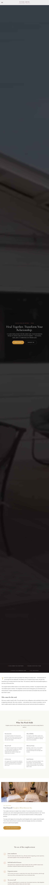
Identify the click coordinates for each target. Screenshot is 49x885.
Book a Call (18, 342)
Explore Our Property (12, 827)
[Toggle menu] (2, 2)
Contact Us (31, 342)
